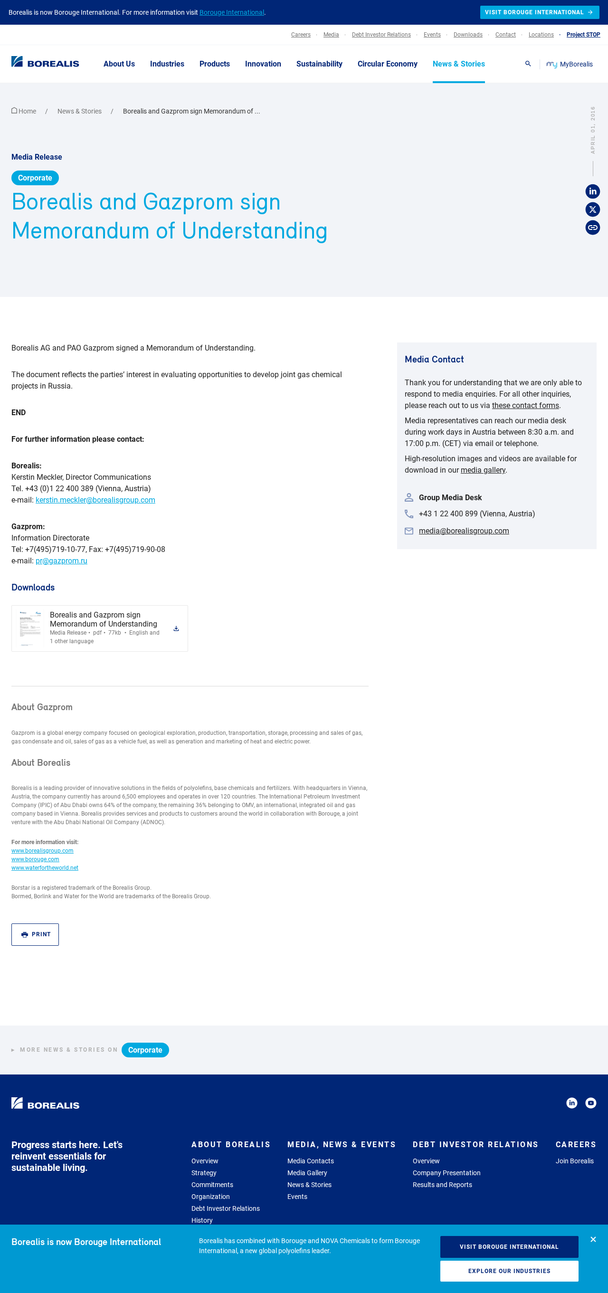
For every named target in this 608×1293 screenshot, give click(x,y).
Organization (210, 1196)
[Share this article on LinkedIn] (592, 192)
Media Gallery (307, 1173)
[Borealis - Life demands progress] (33, 64)
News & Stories (80, 111)
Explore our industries (509, 1271)
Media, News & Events (341, 1144)
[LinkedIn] (572, 1104)
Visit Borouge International (509, 1247)
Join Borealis (575, 1161)
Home (27, 111)
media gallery (483, 470)
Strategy (204, 1173)
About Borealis (231, 1144)
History (202, 1220)
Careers (576, 1144)
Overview (204, 1161)
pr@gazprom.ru (61, 560)
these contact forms (525, 405)
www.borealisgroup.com (42, 850)
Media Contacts (310, 1161)
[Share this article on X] (592, 210)
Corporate (35, 177)
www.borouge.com (35, 859)
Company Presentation (447, 1173)
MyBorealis (576, 64)
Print (41, 934)
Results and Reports (442, 1184)
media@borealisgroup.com (464, 530)
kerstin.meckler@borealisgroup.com (95, 499)
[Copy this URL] (592, 228)
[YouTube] (591, 1104)
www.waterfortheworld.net (44, 868)
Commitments (212, 1184)
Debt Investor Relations (225, 1208)
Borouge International (232, 12)
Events (297, 1196)
